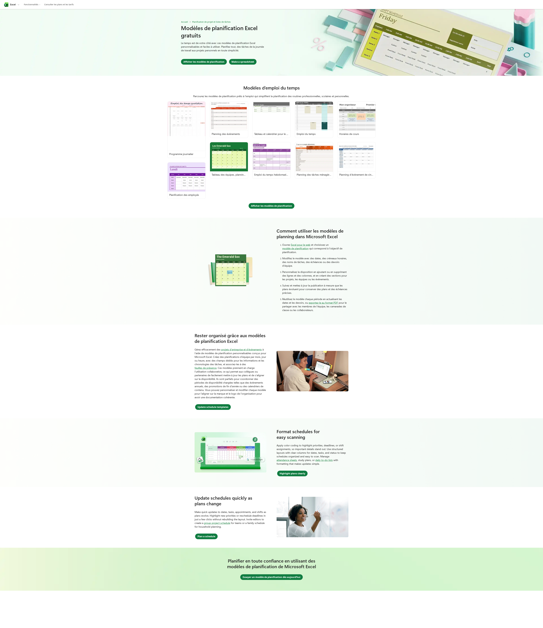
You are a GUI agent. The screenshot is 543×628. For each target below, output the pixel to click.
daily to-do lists (324, 460)
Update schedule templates (213, 407)
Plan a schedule (206, 536)
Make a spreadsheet (242, 61)
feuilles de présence (205, 368)
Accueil (184, 21)
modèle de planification (295, 248)
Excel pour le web (300, 244)
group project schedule (217, 523)
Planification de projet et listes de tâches (211, 21)
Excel (13, 4)
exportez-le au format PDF (323, 302)
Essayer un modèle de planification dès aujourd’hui (271, 577)
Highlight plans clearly (292, 473)
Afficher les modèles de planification (203, 61)
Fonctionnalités (31, 4)
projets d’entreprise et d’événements (241, 349)
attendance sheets (287, 460)
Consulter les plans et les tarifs (59, 4)
